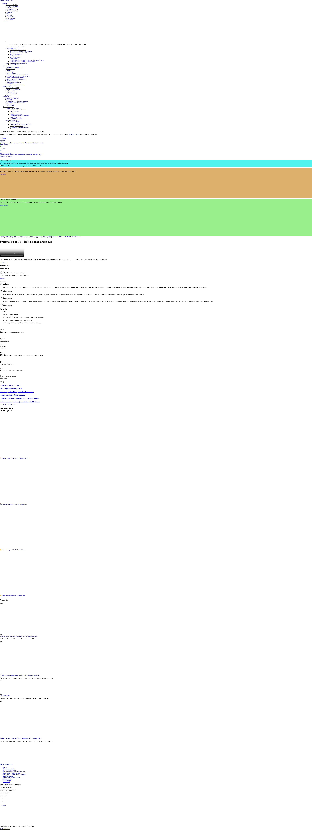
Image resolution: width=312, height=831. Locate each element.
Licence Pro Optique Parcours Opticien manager (22, 61)
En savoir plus (3, 262)
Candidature (3, 805)
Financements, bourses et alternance (15, 102)
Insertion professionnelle (16, 114)
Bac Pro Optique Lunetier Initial (8, 236)
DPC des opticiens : (5, 695)
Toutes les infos (4, 205)
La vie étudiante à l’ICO (12, 88)
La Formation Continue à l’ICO (14, 67)
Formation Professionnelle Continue (19, 127)
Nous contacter (10, 16)
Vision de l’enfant (11, 73)
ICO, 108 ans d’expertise (12, 8)
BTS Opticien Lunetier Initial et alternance (16, 55)
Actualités (9, 12)
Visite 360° (9, 15)
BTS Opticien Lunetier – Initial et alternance (14, 774)
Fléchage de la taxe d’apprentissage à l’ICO (21, 124)
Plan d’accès (9, 19)
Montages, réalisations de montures (15, 77)
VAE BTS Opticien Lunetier (13, 82)
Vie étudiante (6, 86)
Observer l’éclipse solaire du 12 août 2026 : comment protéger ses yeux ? (18, 636)
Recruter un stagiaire (15, 123)
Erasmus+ (9, 95)
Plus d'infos (3, 174)
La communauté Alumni (16, 118)
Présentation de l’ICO (12, 5)
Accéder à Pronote (5, 829)
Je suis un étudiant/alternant (13, 108)
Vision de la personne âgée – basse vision (17, 74)
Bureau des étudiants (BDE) (13, 89)
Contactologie (10, 72)
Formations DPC (10, 69)
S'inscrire (2, 278)
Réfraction (9, 70)
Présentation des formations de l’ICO (15, 47)
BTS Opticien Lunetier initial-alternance (45, 236)
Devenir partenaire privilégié (17, 126)
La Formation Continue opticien (11, 777)
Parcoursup (9, 99)
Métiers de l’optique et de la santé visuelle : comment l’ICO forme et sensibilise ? (20, 738)
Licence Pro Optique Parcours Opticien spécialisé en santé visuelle (27, 60)
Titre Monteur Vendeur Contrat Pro (19, 53)
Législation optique (11, 80)
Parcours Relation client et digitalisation (16, 63)
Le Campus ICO (10, 91)
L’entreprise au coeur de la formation (19, 115)
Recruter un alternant (15, 121)
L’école (5, 767)
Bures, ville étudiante (11, 93)
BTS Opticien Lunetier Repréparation (16, 58)
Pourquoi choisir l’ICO (12, 6)
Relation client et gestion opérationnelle (16, 79)
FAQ (7, 13)
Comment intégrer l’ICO (12, 98)
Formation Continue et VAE (73, 236)
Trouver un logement (11, 92)
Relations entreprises (8, 107)
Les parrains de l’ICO (15, 117)
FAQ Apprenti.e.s (14, 111)
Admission (6, 96)
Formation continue (8, 66)
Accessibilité (6, 782)
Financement (9, 83)
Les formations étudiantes (9, 770)
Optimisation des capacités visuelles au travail (18, 76)
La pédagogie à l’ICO (12, 9)
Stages (11, 112)
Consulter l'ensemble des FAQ (8, 405)
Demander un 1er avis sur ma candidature (17, 101)
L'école (5, 3)
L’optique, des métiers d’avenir (18, 50)
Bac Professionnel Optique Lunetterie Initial (21, 51)
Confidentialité (7, 780)
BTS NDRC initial (14, 64)
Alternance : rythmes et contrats (18, 110)
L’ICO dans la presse (11, 10)
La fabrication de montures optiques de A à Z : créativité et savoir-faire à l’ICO (20, 675)
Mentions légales (7, 779)
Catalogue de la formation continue (15, 85)
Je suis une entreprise (11, 120)
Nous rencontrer (10, 18)
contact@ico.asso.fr (74, 134)
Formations (6, 21)
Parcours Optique (10, 48)
